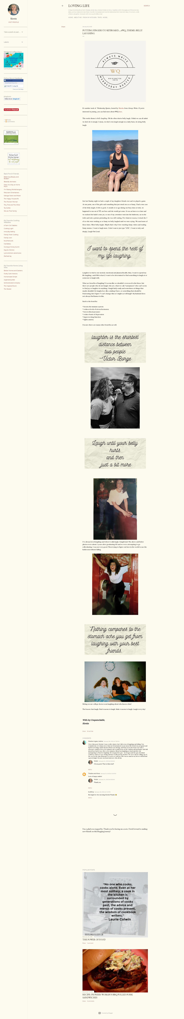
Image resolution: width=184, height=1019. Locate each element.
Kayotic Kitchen (9, 250)
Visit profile (13, 22)
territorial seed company (12, 283)
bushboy (91, 792)
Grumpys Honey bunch (11, 247)
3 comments (90, 1001)
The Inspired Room (10, 286)
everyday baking (9, 231)
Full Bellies (7, 244)
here (120, 111)
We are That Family (10, 211)
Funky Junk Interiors (10, 274)
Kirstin (96, 761)
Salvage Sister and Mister (12, 196)
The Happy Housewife (11, 199)
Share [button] (63, 27)
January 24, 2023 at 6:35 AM (107, 761)
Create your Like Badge (18, 89)
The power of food (94, 939)
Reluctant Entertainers (11, 192)
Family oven (8, 238)
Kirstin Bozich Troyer (10, 82)
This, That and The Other (12, 205)
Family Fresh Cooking (11, 235)
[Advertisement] (115, 850)
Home (70, 17)
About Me (78, 17)
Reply (90, 769)
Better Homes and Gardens (13, 270)
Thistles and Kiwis (94, 773)
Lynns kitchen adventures (12, 253)
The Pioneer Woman (11, 202)
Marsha (121, 108)
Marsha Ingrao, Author (95, 741)
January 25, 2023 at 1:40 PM (102, 792)
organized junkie (9, 280)
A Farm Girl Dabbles (10, 225)
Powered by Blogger (107, 1013)
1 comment (90, 943)
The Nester (7, 289)
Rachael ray (8, 256)
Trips (100, 17)
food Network (8, 241)
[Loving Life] (8, 86)
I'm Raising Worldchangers (13, 189)
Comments (11, 121)
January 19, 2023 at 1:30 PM (108, 773)
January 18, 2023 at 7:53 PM (111, 741)
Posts (9, 120)
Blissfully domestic (10, 182)
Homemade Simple (10, 277)
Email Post (90, 731)
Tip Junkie (7, 208)
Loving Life (79, 5)
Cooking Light (8, 228)
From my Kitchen (90, 17)
